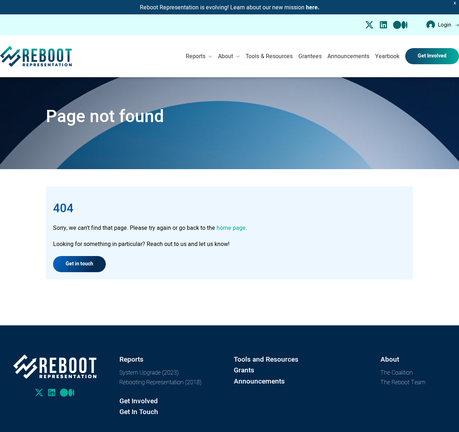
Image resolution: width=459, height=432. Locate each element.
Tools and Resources (266, 359)
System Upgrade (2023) (149, 372)
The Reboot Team (402, 382)
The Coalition (396, 372)
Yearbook (387, 56)
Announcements (348, 56)
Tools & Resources (269, 56)
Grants (244, 370)
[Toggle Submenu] (210, 56)
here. (313, 7)
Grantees (310, 56)
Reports (195, 56)
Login (444, 24)
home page (231, 228)
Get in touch (79, 264)
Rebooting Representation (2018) (160, 382)
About (225, 56)
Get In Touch (138, 412)
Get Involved (432, 56)
